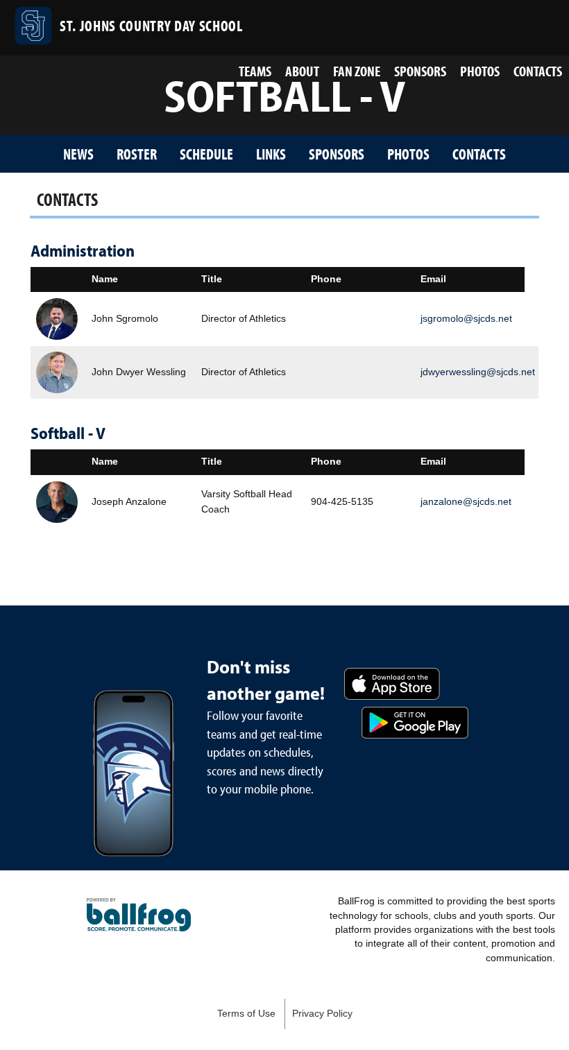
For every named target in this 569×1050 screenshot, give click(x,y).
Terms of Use (246, 1013)
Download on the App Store (392, 684)
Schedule (206, 154)
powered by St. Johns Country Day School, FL (139, 914)
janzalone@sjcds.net (466, 501)
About (302, 71)
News (78, 154)
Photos (480, 71)
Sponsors (420, 71)
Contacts (537, 71)
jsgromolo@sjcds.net (466, 318)
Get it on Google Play (415, 723)
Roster (137, 154)
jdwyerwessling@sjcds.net (478, 371)
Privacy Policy (322, 1013)
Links (271, 154)
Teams (255, 71)
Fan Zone (356, 71)
